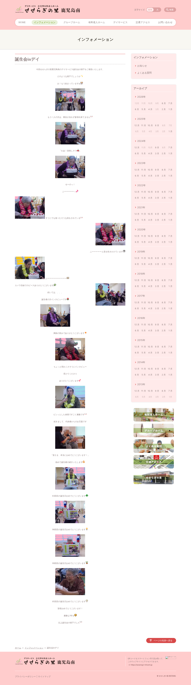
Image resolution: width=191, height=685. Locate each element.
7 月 (170, 103)
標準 (150, 9)
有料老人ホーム (96, 22)
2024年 (141, 140)
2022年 (141, 185)
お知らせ (142, 65)
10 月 (150, 125)
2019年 (141, 251)
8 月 (164, 103)
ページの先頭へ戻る (163, 640)
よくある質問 (144, 72)
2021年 (141, 207)
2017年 (141, 295)
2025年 (141, 118)
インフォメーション (44, 22)
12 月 (136, 125)
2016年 (141, 318)
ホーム (18, 647)
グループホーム (71, 22)
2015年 (141, 340)
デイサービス (120, 22)
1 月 (170, 109)
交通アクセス (143, 22)
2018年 (141, 273)
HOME (22, 22)
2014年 (141, 362)
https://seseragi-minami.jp (141, 665)
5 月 (144, 109)
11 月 (143, 125)
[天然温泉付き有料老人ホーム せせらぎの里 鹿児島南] (47, 9)
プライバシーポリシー (25, 676)
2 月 (164, 109)
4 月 (150, 109)
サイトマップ (44, 676)
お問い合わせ (165, 22)
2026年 (141, 96)
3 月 (157, 153)
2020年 (141, 229)
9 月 (157, 125)
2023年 (141, 163)
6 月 (137, 109)
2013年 (141, 384)
